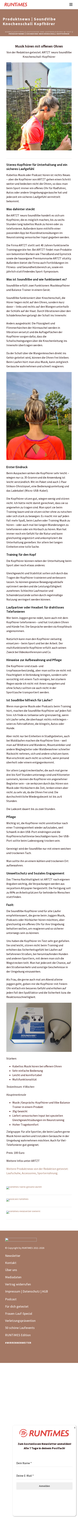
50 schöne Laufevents (20, 1328)
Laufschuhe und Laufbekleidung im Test (49, 32)
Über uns (11, 1270)
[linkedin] (8, 1352)
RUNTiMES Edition (18, 1335)
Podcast (11, 1299)
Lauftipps (18, 32)
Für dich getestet (16, 1306)
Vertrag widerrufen (18, 1284)
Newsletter (12, 1256)
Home (8, 32)
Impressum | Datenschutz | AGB (26, 1291)
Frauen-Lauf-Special (19, 1313)
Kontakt (10, 1263)
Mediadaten (13, 1277)
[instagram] (16, 1352)
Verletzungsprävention (20, 1321)
